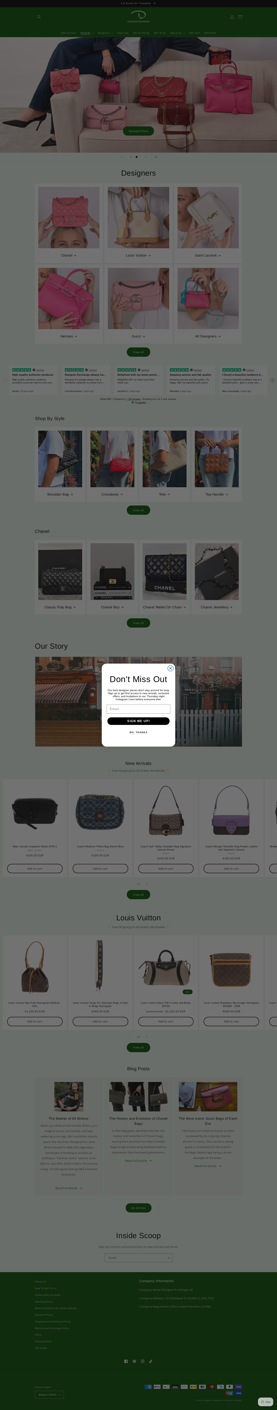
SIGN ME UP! (138, 721)
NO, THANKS (139, 732)
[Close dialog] (170, 668)
